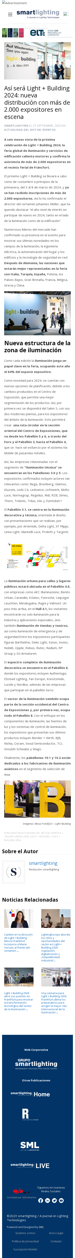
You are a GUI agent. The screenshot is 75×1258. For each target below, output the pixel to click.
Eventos (49, 130)
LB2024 (18, 836)
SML (41, 1227)
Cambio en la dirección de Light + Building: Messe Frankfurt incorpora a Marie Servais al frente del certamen (18, 942)
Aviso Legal (56, 1233)
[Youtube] (61, 1200)
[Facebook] (41, 1200)
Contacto (56, 1241)
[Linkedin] (47, 1200)
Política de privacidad (25, 1241)
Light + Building (40, 836)
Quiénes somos (25, 1233)
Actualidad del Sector (22, 130)
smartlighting (16, 125)
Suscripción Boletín (25, 1249)
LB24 (26, 836)
